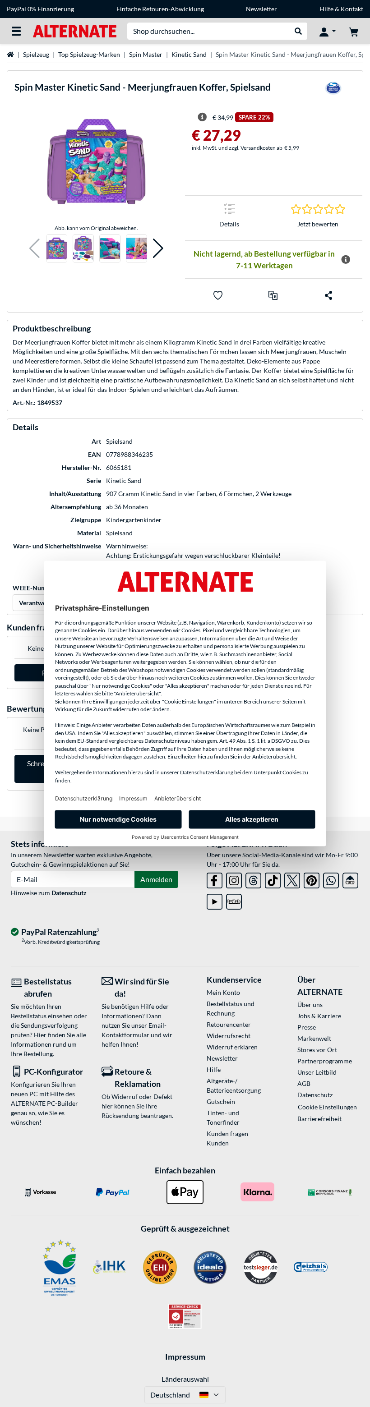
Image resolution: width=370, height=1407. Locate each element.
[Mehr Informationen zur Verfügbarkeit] (345, 259)
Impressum (185, 1356)
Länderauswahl (185, 1379)
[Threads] (253, 879)
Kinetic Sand (189, 54)
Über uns (310, 1004)
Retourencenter (229, 1024)
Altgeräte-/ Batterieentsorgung (234, 1085)
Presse (306, 1027)
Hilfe (326, 9)
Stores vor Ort (317, 1049)
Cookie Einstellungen (327, 1107)
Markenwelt (314, 1038)
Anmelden (156, 879)
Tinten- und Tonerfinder (223, 1117)
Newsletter (261, 9)
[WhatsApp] (331, 879)
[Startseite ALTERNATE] (74, 30)
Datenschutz (69, 893)
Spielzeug (36, 54)
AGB (303, 1083)
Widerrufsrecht (228, 1035)
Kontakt (352, 9)
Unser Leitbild (317, 1072)
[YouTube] (214, 900)
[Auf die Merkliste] (217, 295)
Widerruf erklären (232, 1047)
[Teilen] (328, 295)
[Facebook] (214, 879)
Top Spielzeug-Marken (89, 54)
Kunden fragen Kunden (227, 1138)
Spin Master (145, 54)
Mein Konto (223, 992)
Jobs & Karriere (319, 1016)
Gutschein (221, 1101)
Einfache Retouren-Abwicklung (160, 9)
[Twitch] (234, 900)
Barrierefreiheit (319, 1118)
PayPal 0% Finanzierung (40, 9)
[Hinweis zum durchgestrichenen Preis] (202, 117)
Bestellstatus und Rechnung (230, 1008)
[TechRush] (350, 879)
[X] (292, 879)
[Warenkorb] (353, 31)
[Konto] (327, 31)
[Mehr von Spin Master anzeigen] (333, 91)
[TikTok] (273, 879)
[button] (34, 248)
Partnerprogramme (324, 1061)
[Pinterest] (311, 879)
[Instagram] (234, 879)
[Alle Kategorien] (16, 31)
